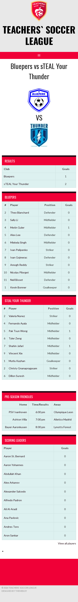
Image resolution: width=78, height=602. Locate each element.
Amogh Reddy (18, 264)
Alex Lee (15, 234)
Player (14, 205)
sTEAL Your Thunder (16, 184)
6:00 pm (40, 412)
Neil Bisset (16, 279)
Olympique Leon (63, 412)
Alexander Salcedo (15, 491)
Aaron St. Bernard (14, 456)
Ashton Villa (19, 419)
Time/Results (40, 404)
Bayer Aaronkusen (16, 427)
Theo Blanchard (19, 212)
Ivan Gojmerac (18, 257)
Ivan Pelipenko (19, 249)
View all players (67, 543)
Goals (69, 205)
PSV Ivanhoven (18, 412)
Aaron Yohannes (13, 465)
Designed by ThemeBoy (14, 591)
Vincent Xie (16, 353)
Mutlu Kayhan (17, 360)
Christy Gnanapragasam (23, 368)
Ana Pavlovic (11, 517)
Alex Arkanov (12, 482)
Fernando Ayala (18, 323)
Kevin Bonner (18, 287)
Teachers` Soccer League (39, 35)
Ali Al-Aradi (10, 509)
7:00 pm (40, 419)
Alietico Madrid (63, 419)
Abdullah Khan (12, 473)
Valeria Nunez (17, 316)
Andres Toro (11, 526)
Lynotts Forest (62, 427)
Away (57, 404)
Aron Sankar (11, 535)
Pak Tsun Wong (18, 331)
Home (23, 404)
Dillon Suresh (16, 375)
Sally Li (14, 220)
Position (49, 205)
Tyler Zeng (15, 338)
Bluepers (9, 176)
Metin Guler (17, 227)
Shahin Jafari (16, 346)
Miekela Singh (18, 242)
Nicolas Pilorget (19, 272)
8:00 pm (40, 427)
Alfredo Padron (13, 500)
